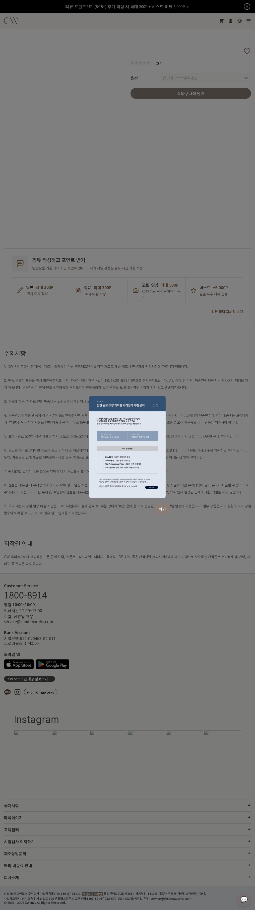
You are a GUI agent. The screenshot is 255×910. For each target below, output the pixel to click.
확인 (162, 509)
